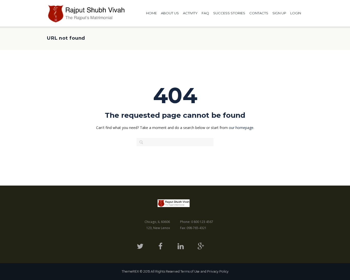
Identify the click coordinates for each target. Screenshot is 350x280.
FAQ (205, 13)
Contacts (258, 13)
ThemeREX (130, 271)
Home (151, 13)
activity (190, 13)
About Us (170, 13)
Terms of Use (190, 271)
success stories (229, 13)
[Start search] (139, 142)
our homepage (241, 127)
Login (295, 13)
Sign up (279, 13)
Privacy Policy (218, 271)
